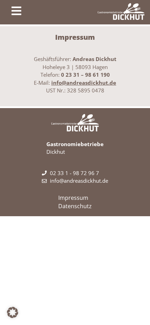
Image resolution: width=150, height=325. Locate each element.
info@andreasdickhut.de (83, 82)
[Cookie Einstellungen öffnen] (12, 315)
